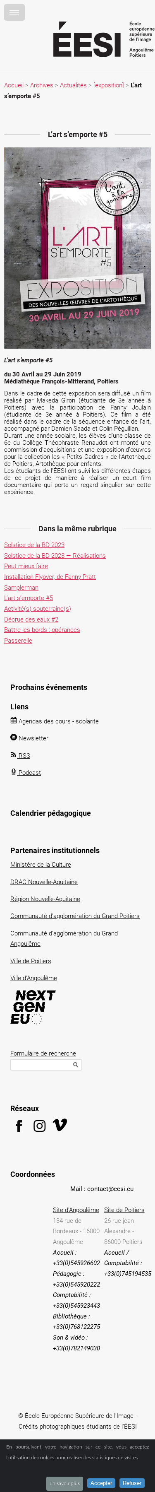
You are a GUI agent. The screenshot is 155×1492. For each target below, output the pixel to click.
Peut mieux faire (26, 566)
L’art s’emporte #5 (28, 598)
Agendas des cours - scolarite (58, 721)
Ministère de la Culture (40, 864)
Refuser (132, 1483)
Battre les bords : (42, 630)
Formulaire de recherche (43, 1053)
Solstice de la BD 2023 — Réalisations (55, 555)
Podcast (29, 772)
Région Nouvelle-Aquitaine (45, 899)
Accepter (101, 1483)
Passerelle (18, 640)
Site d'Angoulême (76, 1210)
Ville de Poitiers (30, 961)
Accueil (14, 85)
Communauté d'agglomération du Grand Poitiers (75, 916)
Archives (41, 85)
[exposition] (108, 85)
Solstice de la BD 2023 (34, 545)
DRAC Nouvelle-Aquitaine (44, 882)
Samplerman (21, 587)
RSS (23, 755)
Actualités (73, 85)
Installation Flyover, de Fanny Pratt (50, 577)
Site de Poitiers (124, 1210)
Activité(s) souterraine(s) (37, 608)
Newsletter (32, 738)
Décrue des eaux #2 (31, 619)
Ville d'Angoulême (33, 978)
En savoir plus (65, 1483)
